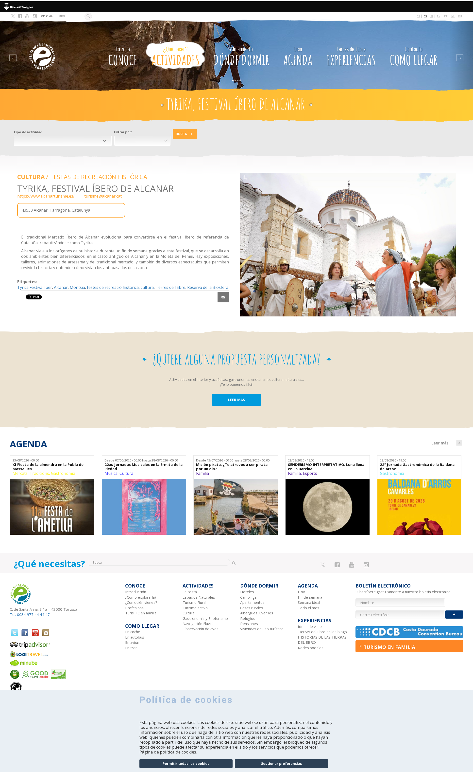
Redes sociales (310, 647)
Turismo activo (195, 607)
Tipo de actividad (28, 132)
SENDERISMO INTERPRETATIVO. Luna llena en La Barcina (326, 466)
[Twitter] (13, 16)
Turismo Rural (194, 602)
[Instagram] (35, 16)
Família (202, 473)
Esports (310, 473)
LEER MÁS (236, 399)
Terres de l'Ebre (170, 287)
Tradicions (39, 473)
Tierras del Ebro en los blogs (322, 631)
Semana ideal (309, 602)
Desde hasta (141, 460)
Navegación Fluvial (198, 623)
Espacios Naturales (199, 597)
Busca (181, 133)
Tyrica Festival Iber (34, 287)
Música (111, 473)
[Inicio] (55, 48)
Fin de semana (310, 597)
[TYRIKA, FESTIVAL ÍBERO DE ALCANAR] (348, 244)
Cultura (31, 177)
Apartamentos (252, 602)
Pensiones (249, 623)
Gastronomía (63, 473)
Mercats (20, 473)
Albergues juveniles (256, 612)
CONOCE (122, 57)
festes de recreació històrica (113, 287)
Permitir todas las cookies (186, 763)
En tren (131, 647)
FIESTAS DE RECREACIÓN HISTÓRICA (98, 177)
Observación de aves (201, 628)
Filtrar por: (123, 132)
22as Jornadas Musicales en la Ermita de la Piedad (143, 466)
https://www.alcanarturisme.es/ (46, 196)
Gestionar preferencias (281, 763)
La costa (190, 591)
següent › (459, 443)
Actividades (176, 57)
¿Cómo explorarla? (140, 597)
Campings (248, 597)
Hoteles (247, 591)
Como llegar (413, 57)
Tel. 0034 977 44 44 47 (30, 614)
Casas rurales (251, 607)
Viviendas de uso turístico (262, 628)
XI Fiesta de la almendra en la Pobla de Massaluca (48, 466)
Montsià (77, 287)
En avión (132, 642)
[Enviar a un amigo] (223, 297)
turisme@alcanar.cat (103, 196)
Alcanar (61, 287)
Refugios (247, 618)
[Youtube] (27, 16)
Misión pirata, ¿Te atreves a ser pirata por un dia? (232, 466)
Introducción (135, 591)
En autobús (134, 637)
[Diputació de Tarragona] (236, 6)
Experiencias (351, 57)
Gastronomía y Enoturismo (205, 618)
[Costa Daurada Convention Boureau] (409, 632)
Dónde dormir (241, 57)
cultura (147, 287)
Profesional (134, 607)
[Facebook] (20, 16)
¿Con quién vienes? (141, 602)
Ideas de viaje (310, 626)
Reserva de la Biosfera (207, 287)
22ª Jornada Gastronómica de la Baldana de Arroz (417, 466)
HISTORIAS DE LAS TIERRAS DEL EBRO (322, 640)
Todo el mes (308, 607)
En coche (132, 631)
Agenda (297, 57)
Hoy (301, 591)
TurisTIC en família (140, 612)
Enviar (454, 614)
